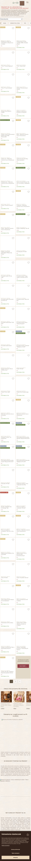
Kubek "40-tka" (20, 369)
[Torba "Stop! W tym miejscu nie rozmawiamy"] (7, 591)
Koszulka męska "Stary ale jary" (23, 300)
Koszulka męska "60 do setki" (6, 276)
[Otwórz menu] (22, 3)
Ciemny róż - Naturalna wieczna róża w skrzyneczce (7, 159)
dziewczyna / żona (15, 23)
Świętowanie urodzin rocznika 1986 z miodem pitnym (22, 43)
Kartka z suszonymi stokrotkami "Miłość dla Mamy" (6, 253)
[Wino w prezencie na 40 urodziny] (23, 591)
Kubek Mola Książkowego (23, 392)
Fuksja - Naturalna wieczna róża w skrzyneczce (7, 229)
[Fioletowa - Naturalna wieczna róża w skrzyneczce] (23, 197)
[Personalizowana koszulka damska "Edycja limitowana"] (23, 429)
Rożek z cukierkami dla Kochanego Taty (6, 507)
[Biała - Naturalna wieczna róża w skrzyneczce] (23, 126)
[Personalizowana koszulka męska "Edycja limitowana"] (7, 452)
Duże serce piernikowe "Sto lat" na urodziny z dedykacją (23, 182)
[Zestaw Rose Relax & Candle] (7, 103)
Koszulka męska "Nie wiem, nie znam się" (7, 300)
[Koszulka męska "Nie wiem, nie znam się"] (7, 291)
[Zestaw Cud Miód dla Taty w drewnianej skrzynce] (7, 639)
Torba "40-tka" (4, 577)
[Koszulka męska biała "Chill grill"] (7, 314)
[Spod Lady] (16, 3)
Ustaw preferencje (15, 849)
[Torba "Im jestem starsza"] (23, 569)
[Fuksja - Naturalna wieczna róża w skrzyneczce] (7, 220)
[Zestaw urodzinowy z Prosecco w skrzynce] (23, 103)
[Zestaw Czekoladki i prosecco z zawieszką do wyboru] (23, 639)
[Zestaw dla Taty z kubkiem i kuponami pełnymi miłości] (7, 663)
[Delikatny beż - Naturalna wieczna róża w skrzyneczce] (7, 173)
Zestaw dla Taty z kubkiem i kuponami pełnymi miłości (7, 672)
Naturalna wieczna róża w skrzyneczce (22, 414)
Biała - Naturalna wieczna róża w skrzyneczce (22, 135)
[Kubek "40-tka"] (23, 360)
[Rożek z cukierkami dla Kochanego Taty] (7, 498)
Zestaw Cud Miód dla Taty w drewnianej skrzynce (7, 648)
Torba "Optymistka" (21, 66)
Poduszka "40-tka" (5, 483)
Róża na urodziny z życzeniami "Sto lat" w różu (7, 530)
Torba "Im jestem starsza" (22, 577)
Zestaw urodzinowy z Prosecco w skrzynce (22, 112)
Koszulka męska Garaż (6, 345)
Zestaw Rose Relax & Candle (6, 112)
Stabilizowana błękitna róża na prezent (7, 554)
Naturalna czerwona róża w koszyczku (7, 414)
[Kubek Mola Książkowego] (23, 383)
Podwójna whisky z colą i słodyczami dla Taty (22, 484)
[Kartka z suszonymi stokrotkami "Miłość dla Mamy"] (7, 243)
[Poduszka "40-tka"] (7, 475)
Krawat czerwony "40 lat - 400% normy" (7, 369)
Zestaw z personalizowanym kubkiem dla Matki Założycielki (7, 136)
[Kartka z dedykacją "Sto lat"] (23, 220)
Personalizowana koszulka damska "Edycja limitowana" (23, 438)
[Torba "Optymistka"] (23, 57)
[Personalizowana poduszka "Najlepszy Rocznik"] (23, 452)
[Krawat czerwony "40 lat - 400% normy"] (7, 360)
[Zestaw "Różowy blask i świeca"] (23, 79)
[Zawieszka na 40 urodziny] (7, 614)
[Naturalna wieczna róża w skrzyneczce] (23, 405)
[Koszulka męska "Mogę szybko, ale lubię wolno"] (23, 267)
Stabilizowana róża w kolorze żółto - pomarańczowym (22, 554)
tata (25, 23)
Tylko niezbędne (15, 853)
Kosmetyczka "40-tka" (22, 251)
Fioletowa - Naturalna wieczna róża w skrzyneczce (23, 206)
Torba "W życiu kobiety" (6, 88)
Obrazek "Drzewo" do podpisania (6, 438)
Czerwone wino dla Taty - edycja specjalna (22, 159)
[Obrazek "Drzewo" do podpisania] (7, 429)
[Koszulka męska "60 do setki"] (7, 267)
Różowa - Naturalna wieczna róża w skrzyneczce (23, 530)
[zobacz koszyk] (27, 2)
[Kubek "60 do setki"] (7, 383)
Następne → (23, 666)
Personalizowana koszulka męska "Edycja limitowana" (7, 461)
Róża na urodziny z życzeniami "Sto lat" (21, 507)
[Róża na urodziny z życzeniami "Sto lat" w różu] (7, 521)
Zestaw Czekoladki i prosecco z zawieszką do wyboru (22, 648)
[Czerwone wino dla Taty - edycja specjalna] (23, 150)
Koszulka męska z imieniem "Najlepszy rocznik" (23, 346)
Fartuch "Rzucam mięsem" (7, 205)
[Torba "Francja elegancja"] (7, 57)
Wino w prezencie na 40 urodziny (22, 600)
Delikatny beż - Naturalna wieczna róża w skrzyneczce (7, 182)
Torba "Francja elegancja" (7, 66)
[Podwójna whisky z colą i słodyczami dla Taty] (23, 475)
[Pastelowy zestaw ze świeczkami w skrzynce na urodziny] (7, 33)
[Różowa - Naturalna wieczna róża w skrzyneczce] (23, 521)
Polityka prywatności (6, 845)
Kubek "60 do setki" (5, 392)
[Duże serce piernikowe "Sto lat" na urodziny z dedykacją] (23, 173)
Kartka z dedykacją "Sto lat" (23, 228)
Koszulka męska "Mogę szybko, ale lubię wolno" (22, 276)
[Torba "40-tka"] (7, 569)
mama (4, 23)
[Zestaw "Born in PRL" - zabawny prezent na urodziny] (23, 614)
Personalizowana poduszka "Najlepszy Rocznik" (23, 461)
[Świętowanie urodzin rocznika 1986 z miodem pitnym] (23, 33)
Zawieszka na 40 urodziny (7, 622)
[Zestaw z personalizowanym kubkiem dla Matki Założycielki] (7, 126)
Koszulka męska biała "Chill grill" (7, 323)
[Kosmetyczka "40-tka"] (23, 243)
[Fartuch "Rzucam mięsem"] (7, 197)
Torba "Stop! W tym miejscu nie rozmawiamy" (7, 600)
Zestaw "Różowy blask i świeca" (22, 88)
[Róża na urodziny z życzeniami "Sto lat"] (23, 498)
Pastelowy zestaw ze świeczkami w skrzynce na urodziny (7, 43)
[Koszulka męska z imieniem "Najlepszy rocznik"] (23, 337)
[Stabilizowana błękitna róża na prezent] (7, 545)
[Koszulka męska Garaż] (7, 337)
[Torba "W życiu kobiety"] (7, 79)
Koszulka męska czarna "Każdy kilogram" (22, 323)
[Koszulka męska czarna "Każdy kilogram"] (23, 314)
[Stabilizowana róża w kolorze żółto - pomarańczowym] (23, 545)
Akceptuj (15, 857)
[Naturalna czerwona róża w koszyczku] (7, 405)
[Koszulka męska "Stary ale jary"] (23, 291)
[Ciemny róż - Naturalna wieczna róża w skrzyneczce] (7, 150)
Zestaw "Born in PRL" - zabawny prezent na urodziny (22, 624)
